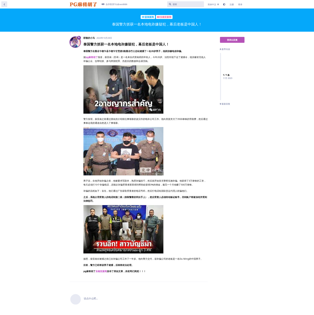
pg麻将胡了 (92, 57)
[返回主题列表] (4, 4)
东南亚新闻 (101, 271)
